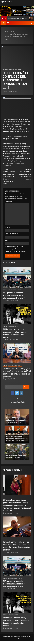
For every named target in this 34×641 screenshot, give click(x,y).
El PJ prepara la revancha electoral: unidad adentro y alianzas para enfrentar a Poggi (15, 295)
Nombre (8, 227)
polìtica (20, 289)
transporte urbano (19, 163)
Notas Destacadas (12, 289)
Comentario (9, 202)
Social (15, 69)
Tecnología (18, 539)
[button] (8, 23)
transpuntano (7, 165)
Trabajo (19, 69)
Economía (5, 69)
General (10, 69)
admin (6, 91)
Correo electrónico (11, 234)
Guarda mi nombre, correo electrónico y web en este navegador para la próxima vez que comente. (16, 249)
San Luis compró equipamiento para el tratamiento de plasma (24, 174)
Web (6, 240)
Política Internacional (8, 539)
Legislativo (11, 326)
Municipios (15, 432)
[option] (17, 417)
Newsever (12, 639)
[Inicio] (3, 23)
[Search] (31, 23)
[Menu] (8, 23)
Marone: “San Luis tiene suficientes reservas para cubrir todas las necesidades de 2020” (9, 176)
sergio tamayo (10, 163)
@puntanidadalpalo (18, 402)
